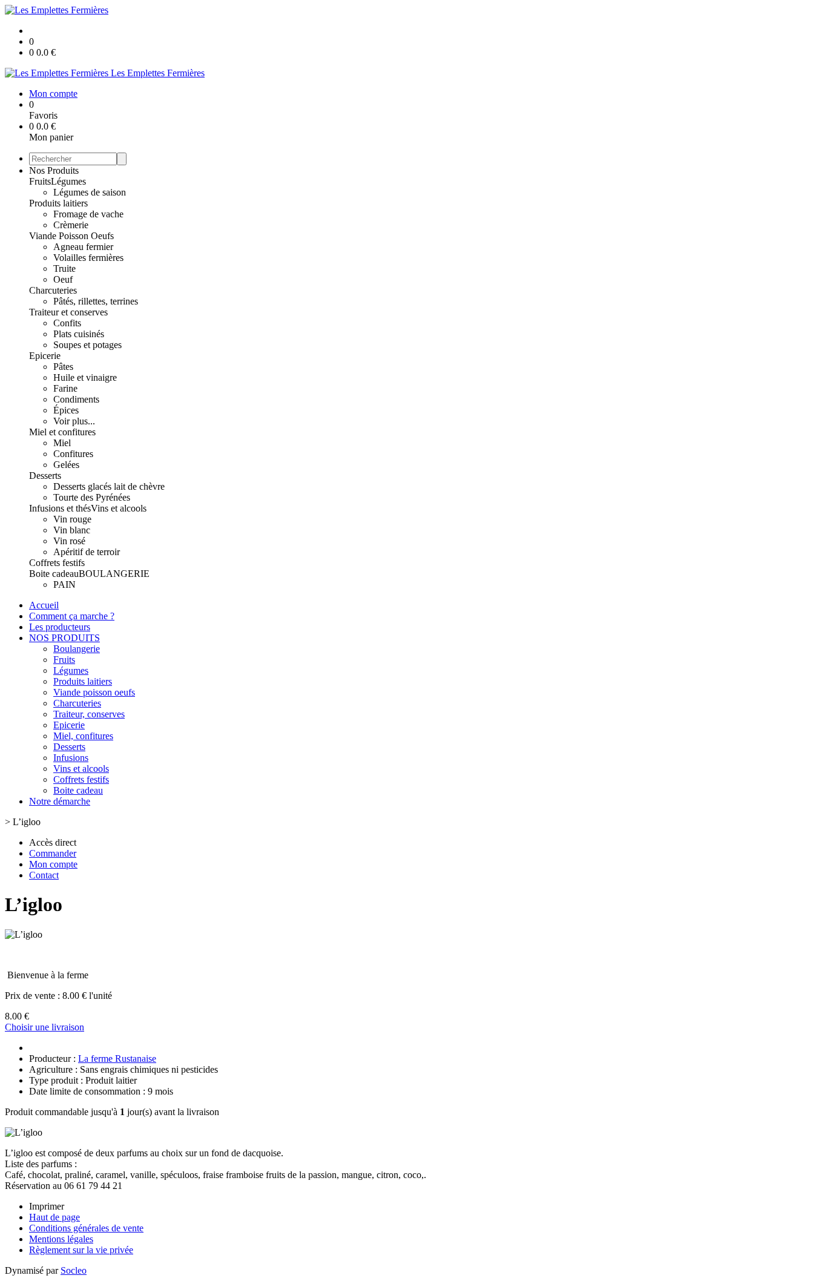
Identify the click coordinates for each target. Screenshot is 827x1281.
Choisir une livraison (44, 1027)
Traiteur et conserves (68, 312)
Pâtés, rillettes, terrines (95, 301)
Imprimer (46, 1206)
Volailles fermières (88, 257)
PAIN (64, 584)
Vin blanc (71, 530)
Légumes (68, 181)
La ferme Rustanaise (117, 1058)
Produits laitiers (58, 203)
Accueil (44, 605)
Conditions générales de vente (86, 1228)
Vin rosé (69, 541)
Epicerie (45, 356)
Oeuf (63, 279)
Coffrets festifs (57, 563)
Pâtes (63, 366)
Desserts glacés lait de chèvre (109, 486)
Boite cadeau (54, 573)
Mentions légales (61, 1239)
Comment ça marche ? (71, 616)
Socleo (74, 1270)
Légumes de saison (89, 192)
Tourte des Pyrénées (91, 497)
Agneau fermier (83, 247)
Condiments (76, 399)
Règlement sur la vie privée (81, 1250)
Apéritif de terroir (86, 552)
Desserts (45, 475)
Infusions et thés (60, 508)
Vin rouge (72, 519)
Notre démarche (59, 801)
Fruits (40, 181)
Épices (66, 410)
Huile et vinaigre (85, 377)
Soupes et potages (87, 345)
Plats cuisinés (78, 334)
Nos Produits (54, 170)
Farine (65, 388)
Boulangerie (76, 649)
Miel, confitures (83, 736)
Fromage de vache (88, 214)
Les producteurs (59, 627)
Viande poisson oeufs (94, 692)
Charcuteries (53, 290)
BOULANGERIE (114, 573)
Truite (64, 268)
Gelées (66, 464)
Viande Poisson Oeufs (71, 236)
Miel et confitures (62, 432)
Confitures (73, 454)
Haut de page (54, 1217)
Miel (62, 443)
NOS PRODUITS (64, 638)
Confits (67, 323)
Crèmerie (70, 225)
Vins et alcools (119, 508)
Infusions (70, 757)
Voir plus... (74, 421)
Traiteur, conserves (89, 714)
